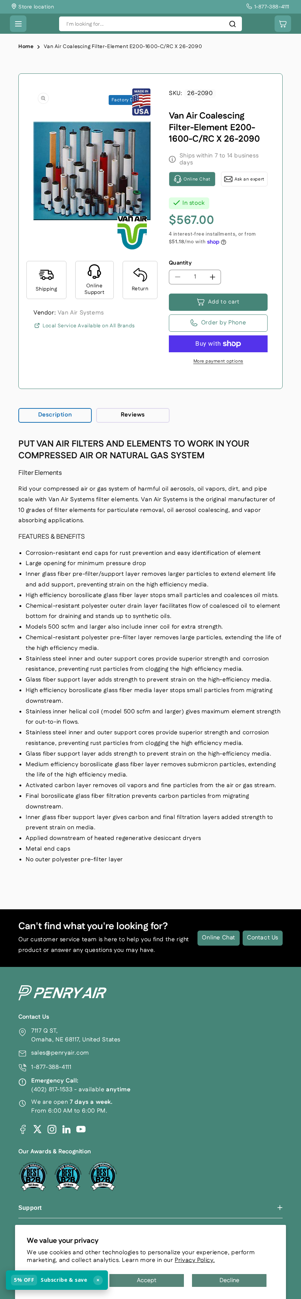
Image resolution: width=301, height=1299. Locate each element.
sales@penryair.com (60, 1053)
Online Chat (218, 938)
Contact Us (262, 938)
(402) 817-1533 (51, 1089)
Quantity (180, 263)
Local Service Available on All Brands (88, 326)
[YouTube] (81, 1129)
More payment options (218, 361)
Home (25, 46)
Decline (229, 1280)
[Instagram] (52, 1129)
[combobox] (150, 24)
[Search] (232, 24)
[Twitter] (37, 1129)
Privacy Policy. (195, 1260)
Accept (146, 1280)
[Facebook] (23, 1129)
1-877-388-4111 (51, 1067)
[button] (18, 23)
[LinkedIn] (66, 1129)
